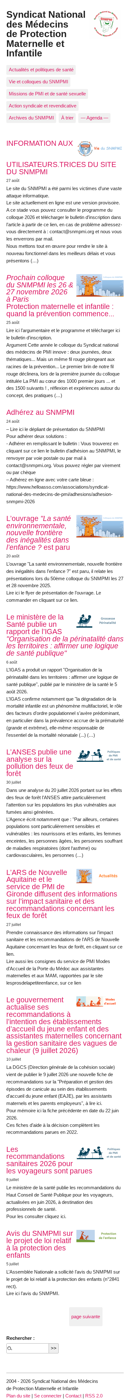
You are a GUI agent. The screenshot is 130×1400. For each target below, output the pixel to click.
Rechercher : (20, 1338)
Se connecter (48, 1395)
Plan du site (18, 1395)
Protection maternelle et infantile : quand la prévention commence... (60, 295)
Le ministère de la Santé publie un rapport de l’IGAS (65, 635)
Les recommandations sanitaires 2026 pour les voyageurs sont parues (49, 1160)
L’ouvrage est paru (38, 532)
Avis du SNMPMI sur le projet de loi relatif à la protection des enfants (39, 1244)
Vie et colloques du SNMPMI (38, 81)
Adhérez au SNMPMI (40, 412)
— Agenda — (94, 117)
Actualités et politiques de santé (41, 69)
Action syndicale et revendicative (42, 105)
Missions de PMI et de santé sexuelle (47, 93)
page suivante (85, 1316)
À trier (67, 117)
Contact (73, 1395)
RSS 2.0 (94, 1395)
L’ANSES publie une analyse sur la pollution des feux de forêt (39, 763)
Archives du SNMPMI (31, 117)
